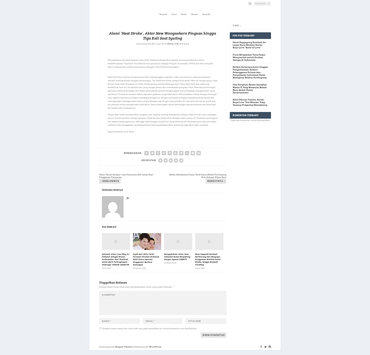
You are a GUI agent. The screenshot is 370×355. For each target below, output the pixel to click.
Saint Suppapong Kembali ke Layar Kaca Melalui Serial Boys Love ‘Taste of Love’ (249, 45)
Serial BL (206, 14)
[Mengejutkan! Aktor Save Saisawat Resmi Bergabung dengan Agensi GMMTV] (178, 241)
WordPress (155, 347)
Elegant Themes (123, 347)
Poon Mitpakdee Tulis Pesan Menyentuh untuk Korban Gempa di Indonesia (249, 57)
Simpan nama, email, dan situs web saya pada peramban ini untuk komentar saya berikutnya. (149, 328)
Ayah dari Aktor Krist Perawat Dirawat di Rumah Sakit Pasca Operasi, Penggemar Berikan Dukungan (146, 259)
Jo (153, 44)
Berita (183, 14)
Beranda (163, 14)
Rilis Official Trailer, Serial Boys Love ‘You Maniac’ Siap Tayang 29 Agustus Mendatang (250, 102)
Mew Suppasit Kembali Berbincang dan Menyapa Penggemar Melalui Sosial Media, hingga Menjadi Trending (207, 259)
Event (174, 14)
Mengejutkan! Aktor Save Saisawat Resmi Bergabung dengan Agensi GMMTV (177, 257)
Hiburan (194, 14)
